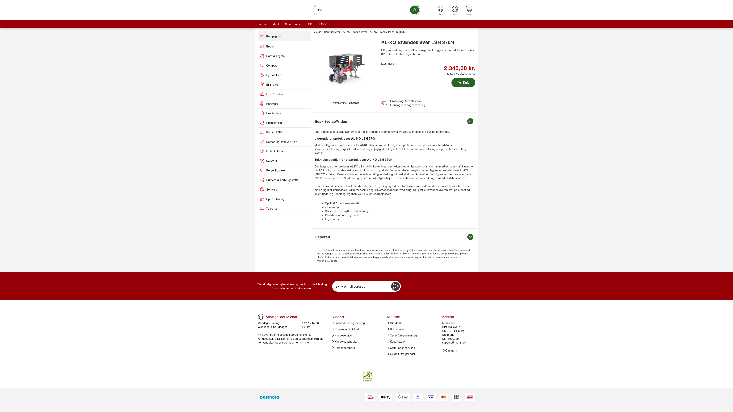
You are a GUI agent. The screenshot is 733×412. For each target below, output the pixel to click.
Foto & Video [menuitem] (274, 94)
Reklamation (398, 329)
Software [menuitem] (272, 189)
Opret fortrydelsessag (403, 335)
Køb (465, 82)
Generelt (322, 237)
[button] (344, 68)
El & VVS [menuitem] (272, 84)
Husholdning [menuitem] (274, 123)
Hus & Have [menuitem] (273, 113)
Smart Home (293, 24)
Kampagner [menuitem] (273, 36)
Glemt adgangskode (402, 348)
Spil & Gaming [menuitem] (275, 199)
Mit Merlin (396, 323)
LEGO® (322, 24)
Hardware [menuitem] (272, 103)
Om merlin (451, 350)
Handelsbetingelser (347, 341)
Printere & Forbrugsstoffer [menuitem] (282, 180)
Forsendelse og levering (350, 323)
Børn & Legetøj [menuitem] (275, 56)
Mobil (276, 24)
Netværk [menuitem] (271, 161)
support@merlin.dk (311, 338)
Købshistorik (397, 341)
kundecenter (265, 338)
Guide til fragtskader (402, 354)
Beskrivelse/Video (331, 121)
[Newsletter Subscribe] (395, 286)
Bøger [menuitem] (270, 46)
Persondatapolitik (345, 348)
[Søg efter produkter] (414, 10)
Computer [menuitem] (272, 65)
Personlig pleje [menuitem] (275, 170)
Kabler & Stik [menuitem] (274, 132)
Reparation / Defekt (347, 329)
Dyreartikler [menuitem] (273, 75)
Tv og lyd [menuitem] (272, 208)
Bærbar (262, 24)
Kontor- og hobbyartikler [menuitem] (281, 142)
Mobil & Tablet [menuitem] (275, 151)
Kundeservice (343, 335)
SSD (309, 24)
